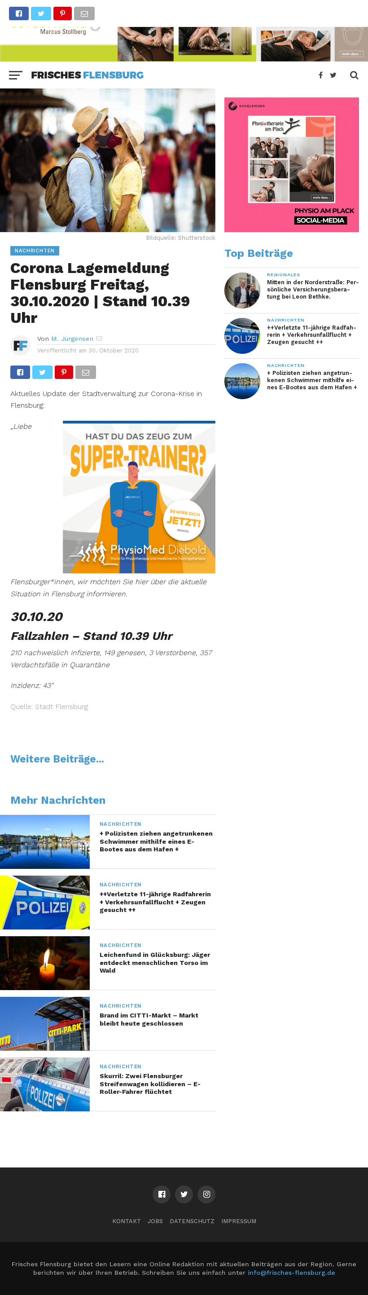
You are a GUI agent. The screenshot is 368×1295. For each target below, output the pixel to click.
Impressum (238, 1221)
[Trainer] (139, 570)
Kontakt (126, 1221)
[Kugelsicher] (291, 230)
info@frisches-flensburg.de (291, 1272)
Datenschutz (192, 1221)
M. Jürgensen (72, 338)
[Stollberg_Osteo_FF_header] (184, 58)
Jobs (155, 1221)
